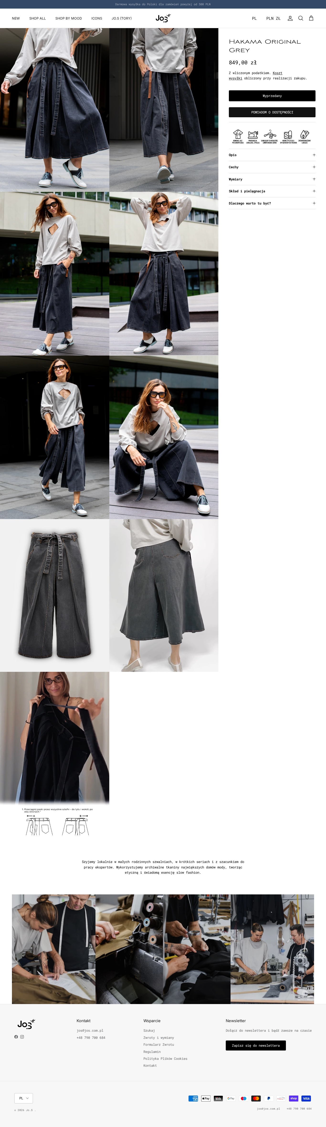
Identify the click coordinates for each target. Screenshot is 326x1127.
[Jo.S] (163, 18)
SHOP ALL (37, 18)
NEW (16, 18)
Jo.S (30, 1110)
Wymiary (235, 179)
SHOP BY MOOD (68, 18)
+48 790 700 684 (91, 1037)
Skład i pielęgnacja (247, 191)
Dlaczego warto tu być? (250, 203)
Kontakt (150, 1065)
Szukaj (149, 1030)
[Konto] (289, 18)
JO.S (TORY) (122, 18)
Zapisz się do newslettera (256, 1045)
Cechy (233, 167)
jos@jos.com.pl (90, 1030)
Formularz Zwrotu (158, 1044)
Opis (233, 155)
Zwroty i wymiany (158, 1037)
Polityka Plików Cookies (165, 1058)
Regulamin (152, 1051)
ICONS (96, 18)
